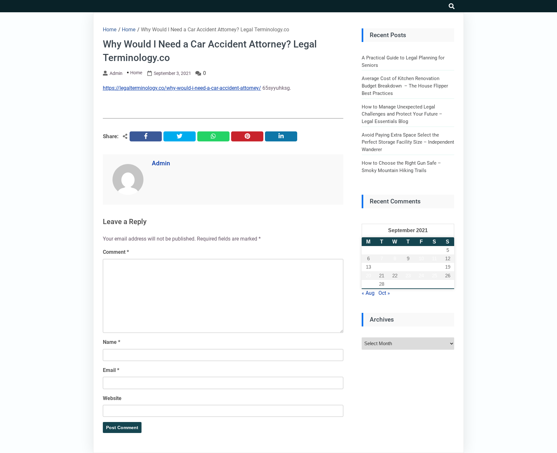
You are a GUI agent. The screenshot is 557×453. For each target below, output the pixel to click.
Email (111, 370)
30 (408, 284)
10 (421, 258)
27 (368, 284)
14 (381, 267)
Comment (116, 252)
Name (111, 342)
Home (136, 72)
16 (408, 267)
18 (434, 267)
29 (394, 284)
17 (421, 267)
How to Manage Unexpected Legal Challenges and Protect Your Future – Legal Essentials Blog (402, 114)
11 (434, 258)
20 (368, 275)
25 (434, 275)
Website (112, 398)
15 (394, 267)
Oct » (384, 293)
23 (408, 275)
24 (421, 275)
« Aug (368, 293)
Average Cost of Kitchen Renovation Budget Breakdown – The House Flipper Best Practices (405, 86)
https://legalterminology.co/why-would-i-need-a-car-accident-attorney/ (182, 88)
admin (116, 73)
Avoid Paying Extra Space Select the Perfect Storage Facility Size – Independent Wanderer (408, 142)
